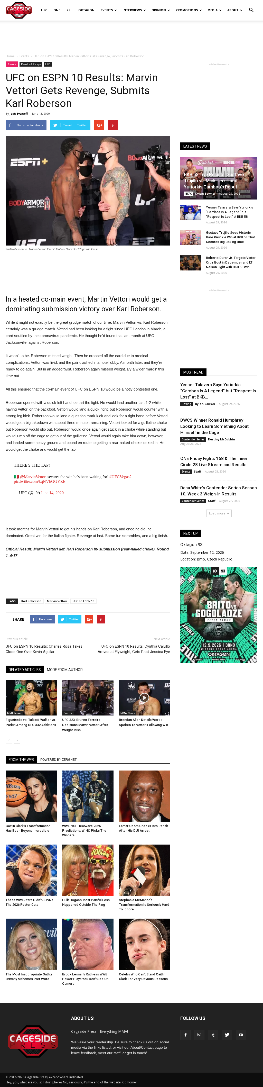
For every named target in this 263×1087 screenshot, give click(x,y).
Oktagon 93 (191, 544)
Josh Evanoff (19, 113)
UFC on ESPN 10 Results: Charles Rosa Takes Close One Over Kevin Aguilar (44, 649)
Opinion (159, 10)
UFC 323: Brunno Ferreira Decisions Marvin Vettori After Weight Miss (85, 725)
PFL (69, 10)
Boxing (186, 404)
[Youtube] (241, 1035)
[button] (251, 6)
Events (107, 10)
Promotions (187, 10)
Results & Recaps (31, 64)
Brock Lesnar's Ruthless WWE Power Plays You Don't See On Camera (85, 978)
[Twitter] (227, 1035)
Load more (217, 513)
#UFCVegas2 (120, 477)
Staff (197, 471)
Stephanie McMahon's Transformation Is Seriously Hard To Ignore (144, 904)
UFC (44, 10)
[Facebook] (185, 1035)
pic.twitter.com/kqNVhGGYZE (39, 481)
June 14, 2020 (52, 493)
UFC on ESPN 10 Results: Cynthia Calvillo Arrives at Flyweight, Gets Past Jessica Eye (134, 649)
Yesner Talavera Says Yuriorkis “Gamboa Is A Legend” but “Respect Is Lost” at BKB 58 (229, 212)
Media (213, 10)
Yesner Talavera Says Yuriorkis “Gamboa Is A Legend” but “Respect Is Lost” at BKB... (218, 391)
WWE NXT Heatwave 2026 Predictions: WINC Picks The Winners (84, 830)
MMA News (14, 713)
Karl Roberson (31, 601)
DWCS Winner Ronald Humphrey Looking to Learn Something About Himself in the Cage (214, 426)
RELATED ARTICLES (25, 670)
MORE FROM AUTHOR (65, 670)
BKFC (188, 193)
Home (10, 56)
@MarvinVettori (33, 477)
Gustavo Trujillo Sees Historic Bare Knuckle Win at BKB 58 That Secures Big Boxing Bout (230, 237)
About (232, 10)
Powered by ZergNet (58, 760)
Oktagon (86, 10)
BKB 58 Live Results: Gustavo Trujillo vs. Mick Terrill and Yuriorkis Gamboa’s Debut (214, 180)
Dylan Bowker (205, 193)
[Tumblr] (213, 1035)
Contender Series (193, 439)
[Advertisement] (131, 34)
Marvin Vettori (57, 601)
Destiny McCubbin (221, 439)
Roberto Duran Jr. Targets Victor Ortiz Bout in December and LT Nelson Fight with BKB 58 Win (231, 262)
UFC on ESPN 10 (83, 601)
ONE (56, 10)
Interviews (132, 10)
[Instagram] (199, 1035)
